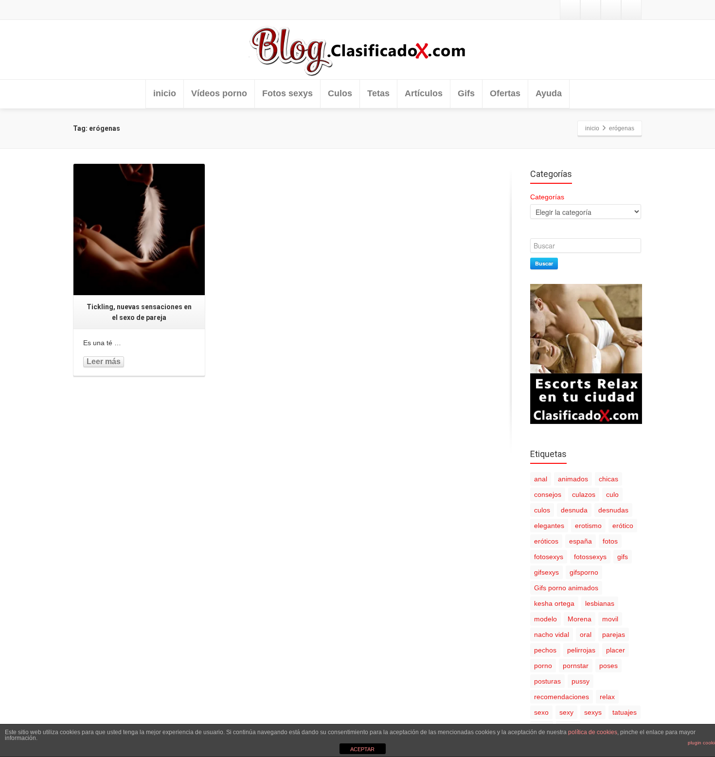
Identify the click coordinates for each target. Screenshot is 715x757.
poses (608, 665)
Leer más (104, 361)
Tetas (378, 93)
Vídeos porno (219, 93)
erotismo (588, 525)
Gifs (466, 93)
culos (542, 510)
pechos (545, 650)
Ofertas (505, 93)
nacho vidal (551, 634)
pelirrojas (581, 650)
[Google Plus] (611, 9)
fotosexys (548, 557)
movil (610, 619)
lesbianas (599, 603)
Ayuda (549, 93)
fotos (610, 541)
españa (580, 541)
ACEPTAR (362, 749)
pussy (581, 681)
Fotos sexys (287, 93)
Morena (579, 619)
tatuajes (624, 712)
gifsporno (584, 572)
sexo (541, 712)
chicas (608, 479)
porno (543, 665)
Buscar (544, 263)
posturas (547, 681)
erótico (622, 525)
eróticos (546, 541)
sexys (593, 712)
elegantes (549, 525)
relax (607, 697)
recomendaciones (561, 697)
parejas (613, 634)
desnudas (613, 510)
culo (612, 494)
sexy (566, 712)
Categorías (547, 197)
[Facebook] (590, 9)
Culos (340, 93)
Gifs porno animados (566, 588)
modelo (545, 619)
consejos (547, 494)
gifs (622, 557)
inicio (164, 93)
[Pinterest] (631, 9)
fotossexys (590, 557)
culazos (583, 494)
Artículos (424, 93)
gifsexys (546, 572)
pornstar (576, 665)
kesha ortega (554, 603)
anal (540, 479)
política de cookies (592, 732)
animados (573, 479)
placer (615, 650)
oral (585, 634)
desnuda (574, 510)
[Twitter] (570, 9)
